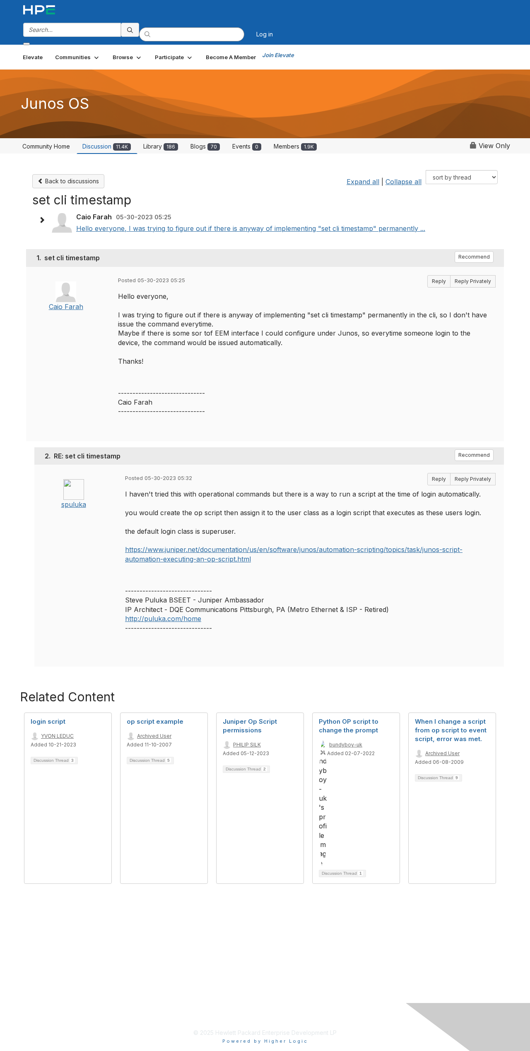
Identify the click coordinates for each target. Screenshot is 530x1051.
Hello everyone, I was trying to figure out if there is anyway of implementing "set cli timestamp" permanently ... (250, 228)
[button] (77, 57)
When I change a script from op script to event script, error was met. (451, 730)
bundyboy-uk (345, 744)
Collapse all (403, 182)
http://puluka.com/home (163, 618)
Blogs (203, 146)
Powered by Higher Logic (265, 1041)
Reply (439, 281)
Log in (264, 34)
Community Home (46, 146)
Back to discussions (71, 181)
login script (48, 721)
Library (159, 146)
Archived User (154, 736)
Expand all (363, 182)
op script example (155, 721)
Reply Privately (473, 281)
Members (294, 146)
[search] (130, 30)
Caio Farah (66, 306)
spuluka (73, 504)
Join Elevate (278, 55)
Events (245, 146)
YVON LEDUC (57, 736)
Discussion (105, 146)
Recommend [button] (474, 257)
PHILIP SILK (247, 744)
